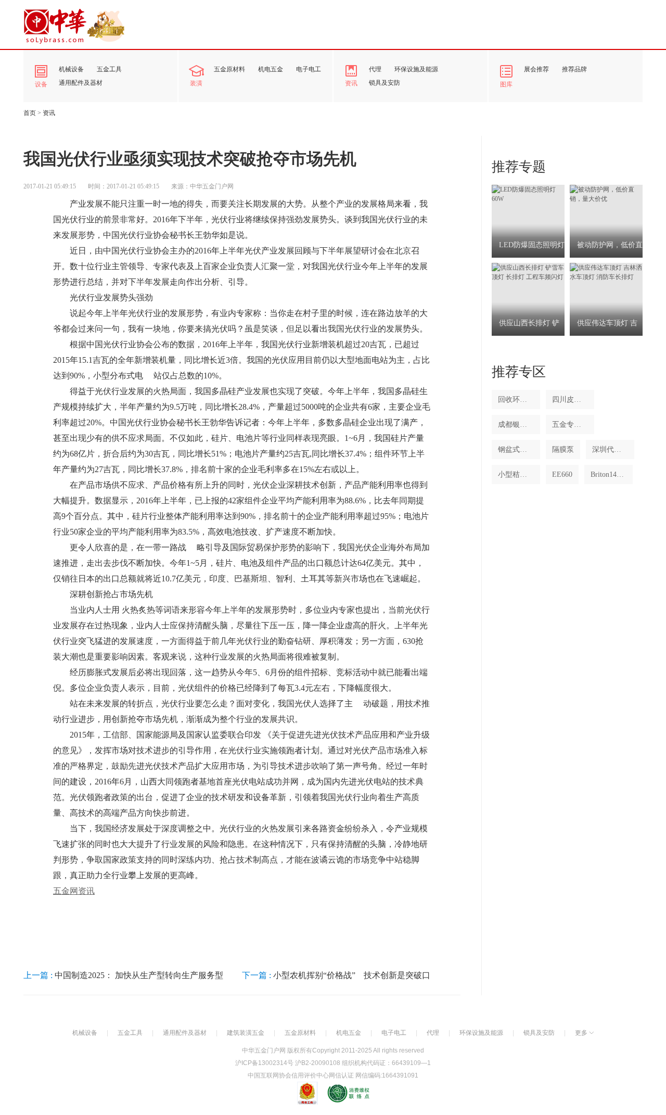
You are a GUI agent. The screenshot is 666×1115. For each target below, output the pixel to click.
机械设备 (71, 69)
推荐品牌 (574, 69)
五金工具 (109, 69)
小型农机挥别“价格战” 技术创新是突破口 (351, 975)
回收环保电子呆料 (516, 399)
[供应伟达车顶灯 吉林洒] (606, 271)
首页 (29, 113)
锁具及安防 (384, 82)
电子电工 (308, 69)
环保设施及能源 (416, 69)
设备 (41, 84)
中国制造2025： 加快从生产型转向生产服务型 (139, 975)
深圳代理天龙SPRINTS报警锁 (610, 449)
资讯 (351, 83)
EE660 (562, 474)
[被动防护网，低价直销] (606, 193)
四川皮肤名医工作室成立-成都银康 (570, 399)
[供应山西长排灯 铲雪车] (528, 271)
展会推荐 (536, 69)
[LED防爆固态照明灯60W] (528, 193)
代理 (375, 69)
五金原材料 (229, 69)
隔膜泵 (563, 449)
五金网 (65, 890)
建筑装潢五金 (245, 1032)
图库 (506, 84)
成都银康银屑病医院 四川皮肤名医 (516, 424)
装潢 (196, 83)
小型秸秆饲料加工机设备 (516, 474)
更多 (581, 1032)
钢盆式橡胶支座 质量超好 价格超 (516, 449)
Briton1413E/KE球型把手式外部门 (608, 474)
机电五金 (270, 69)
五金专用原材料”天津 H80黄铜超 (570, 424)
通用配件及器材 (81, 82)
